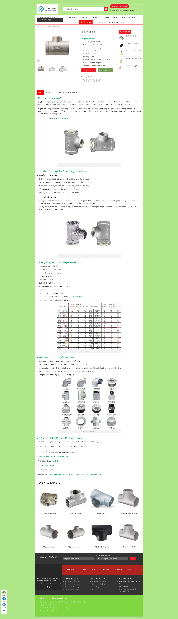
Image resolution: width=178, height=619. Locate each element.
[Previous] (39, 46)
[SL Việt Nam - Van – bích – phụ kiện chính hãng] (49, 9)
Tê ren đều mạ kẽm (75, 513)
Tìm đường (4, 595)
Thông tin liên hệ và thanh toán (68, 92)
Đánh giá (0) (50, 92)
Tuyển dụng (106, 569)
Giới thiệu (84, 18)
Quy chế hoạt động (98, 584)
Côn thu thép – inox (116, 22)
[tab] (40, 92)
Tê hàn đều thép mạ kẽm (129, 513)
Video (115, 18)
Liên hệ (123, 18)
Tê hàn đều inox (102, 513)
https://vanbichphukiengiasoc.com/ (58, 474)
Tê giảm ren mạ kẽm (61, 118)
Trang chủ (73, 18)
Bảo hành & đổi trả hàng (73, 581)
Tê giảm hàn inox (49, 547)
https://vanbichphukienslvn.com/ (89, 474)
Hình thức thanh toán (72, 590)
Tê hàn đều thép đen (102, 547)
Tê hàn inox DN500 (129, 547)
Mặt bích (132, 18)
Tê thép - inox (57, 26)
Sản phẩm (95, 18)
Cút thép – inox (100, 22)
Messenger (4, 607)
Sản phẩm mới (125, 32)
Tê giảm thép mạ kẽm (76, 547)
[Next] (75, 46)
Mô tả (40, 92)
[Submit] (106, 9)
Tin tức (106, 18)
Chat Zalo (4, 601)
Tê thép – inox (86, 22)
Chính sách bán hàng (72, 584)
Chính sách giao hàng (72, 587)
